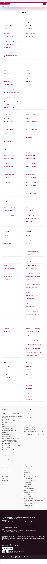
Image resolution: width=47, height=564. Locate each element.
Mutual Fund (24, 517)
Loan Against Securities (8, 126)
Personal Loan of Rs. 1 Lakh (31, 163)
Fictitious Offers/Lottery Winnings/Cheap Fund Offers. (17, 541)
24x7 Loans (34, 516)
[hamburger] (2, 3)
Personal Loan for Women (31, 134)
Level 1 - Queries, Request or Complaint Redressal (12, 445)
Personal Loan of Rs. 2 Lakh (31, 166)
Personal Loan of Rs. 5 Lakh (31, 171)
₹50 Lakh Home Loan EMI (31, 188)
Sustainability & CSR (28, 456)
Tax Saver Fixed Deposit (30, 33)
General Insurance (7, 240)
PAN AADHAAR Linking (28, 478)
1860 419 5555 (16, 415)
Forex (27, 204)
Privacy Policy (17, 556)
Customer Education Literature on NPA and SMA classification (12, 476)
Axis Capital (9, 531)
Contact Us (4, 411)
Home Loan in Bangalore (8, 166)
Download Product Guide (7, 469)
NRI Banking (6, 366)
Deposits (27, 22)
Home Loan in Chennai (8, 169)
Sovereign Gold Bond (30, 248)
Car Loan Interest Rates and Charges (33, 331)
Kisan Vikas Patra (7, 331)
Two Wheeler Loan (7, 118)
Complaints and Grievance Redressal (9, 430)
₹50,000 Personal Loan (30, 152)
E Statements (28, 369)
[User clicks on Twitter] (13, 545)
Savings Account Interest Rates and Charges (33, 349)
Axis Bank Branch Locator (7, 428)
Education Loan (29, 81)
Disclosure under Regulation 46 (30, 427)
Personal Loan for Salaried (31, 126)
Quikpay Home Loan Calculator (32, 287)
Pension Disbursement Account (10, 52)
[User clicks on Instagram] (20, 545)
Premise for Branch (27, 482)
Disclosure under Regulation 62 (30, 429)
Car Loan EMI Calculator (9, 271)
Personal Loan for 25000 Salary (10, 204)
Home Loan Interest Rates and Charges (33, 352)
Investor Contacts (27, 425)
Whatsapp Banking (29, 388)
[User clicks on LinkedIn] (18, 545)
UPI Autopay (28, 382)
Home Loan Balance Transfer (9, 136)
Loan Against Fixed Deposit (9, 129)
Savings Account (7, 28)
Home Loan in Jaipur (8, 177)
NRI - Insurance (7, 377)
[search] (35, 4)
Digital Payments (7, 86)
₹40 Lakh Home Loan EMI (31, 185)
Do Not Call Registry (6, 436)
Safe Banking (28, 371)
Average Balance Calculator (7, 521)
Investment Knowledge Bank (8, 473)
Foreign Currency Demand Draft (32, 218)
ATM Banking (28, 377)
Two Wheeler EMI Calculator (7, 527)
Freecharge (18, 531)
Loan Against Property (8, 121)
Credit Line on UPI (7, 141)
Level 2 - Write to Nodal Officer (8, 447)
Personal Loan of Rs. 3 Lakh (31, 169)
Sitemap (25, 468)
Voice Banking (28, 391)
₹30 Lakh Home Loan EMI (31, 182)
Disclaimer (12, 556)
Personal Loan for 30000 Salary (10, 207)
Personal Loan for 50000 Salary (10, 213)
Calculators (6, 265)
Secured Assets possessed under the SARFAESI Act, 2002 (33, 501)
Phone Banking (29, 385)
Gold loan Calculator (28, 523)
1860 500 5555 (5, 416)
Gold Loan (6, 123)
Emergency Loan (29, 137)
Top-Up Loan (6, 138)
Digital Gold (28, 240)
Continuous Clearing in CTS (29, 498)
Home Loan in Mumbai (8, 180)
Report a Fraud (9, 548)
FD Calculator (28, 290)
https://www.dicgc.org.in (13, 552)
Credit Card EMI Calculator (31, 271)
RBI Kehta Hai (26, 470)
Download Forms (5, 467)
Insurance (6, 235)
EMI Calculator (5, 522)
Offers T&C (4, 478)
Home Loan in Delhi (8, 171)
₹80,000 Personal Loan (30, 160)
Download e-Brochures (7, 471)
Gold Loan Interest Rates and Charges (33, 337)
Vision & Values (5, 457)
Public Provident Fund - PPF (9, 325)
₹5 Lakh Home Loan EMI (30, 174)
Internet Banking (29, 366)
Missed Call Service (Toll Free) (8, 422)
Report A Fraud (5, 432)
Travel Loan (28, 118)
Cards (5, 67)
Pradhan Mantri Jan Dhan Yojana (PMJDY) (10, 56)
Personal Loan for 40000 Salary (10, 210)
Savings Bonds (28, 254)
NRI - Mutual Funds (7, 382)
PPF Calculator (29, 279)
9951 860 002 (14, 441)
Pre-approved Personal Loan (31, 129)
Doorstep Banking (29, 393)
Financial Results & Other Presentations (31, 417)
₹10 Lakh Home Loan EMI (31, 177)
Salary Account (7, 39)
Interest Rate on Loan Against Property (33, 328)
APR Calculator (29, 303)
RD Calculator (29, 292)
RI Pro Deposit (29, 223)
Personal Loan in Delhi (8, 160)
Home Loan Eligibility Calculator (32, 314)
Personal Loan (28, 70)
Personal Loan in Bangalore (9, 155)
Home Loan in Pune (7, 182)
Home (3, 6)
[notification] (34, 4)
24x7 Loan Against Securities (7, 517)
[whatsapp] (37, 4)
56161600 (9, 441)
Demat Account (29, 243)
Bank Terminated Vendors (29, 488)
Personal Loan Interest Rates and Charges (32, 341)
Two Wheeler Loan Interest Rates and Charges (33, 345)
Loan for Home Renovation (31, 123)
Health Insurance (7, 243)
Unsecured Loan (29, 132)
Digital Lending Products (28, 466)
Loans (27, 67)
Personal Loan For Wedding (31, 121)
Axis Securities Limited (20, 530)
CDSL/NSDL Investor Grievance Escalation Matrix (12, 438)
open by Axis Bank (33, 517)
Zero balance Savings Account (10, 30)
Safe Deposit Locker (8, 47)
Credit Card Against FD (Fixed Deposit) (11, 92)
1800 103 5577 (5, 415)
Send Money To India (30, 221)
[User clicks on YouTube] (15, 545)
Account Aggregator (27, 484)
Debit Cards (6, 73)
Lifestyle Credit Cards (8, 95)
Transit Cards (6, 78)
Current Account (7, 33)
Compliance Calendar (28, 421)
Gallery (3, 463)
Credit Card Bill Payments (9, 89)
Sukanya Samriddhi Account (9, 328)
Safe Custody (6, 49)
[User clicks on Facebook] (10, 545)
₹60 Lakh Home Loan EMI (31, 190)
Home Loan (28, 73)
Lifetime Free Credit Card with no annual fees (10, 98)
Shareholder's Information (29, 415)
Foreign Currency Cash (30, 215)
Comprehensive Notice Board (29, 490)
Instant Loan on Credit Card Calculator (33, 268)
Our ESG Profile (27, 458)
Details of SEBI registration (29, 503)
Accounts (6, 22)
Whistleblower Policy (6, 434)
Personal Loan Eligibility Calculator (33, 284)
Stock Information (27, 411)
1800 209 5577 (16, 413)
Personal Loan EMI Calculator (10, 268)
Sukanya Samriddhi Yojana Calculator (33, 273)
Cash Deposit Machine (30, 380)
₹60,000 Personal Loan (30, 155)
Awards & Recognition (6, 459)
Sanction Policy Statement (29, 492)
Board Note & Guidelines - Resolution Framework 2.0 (34, 434)
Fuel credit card (7, 104)
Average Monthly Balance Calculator (33, 276)
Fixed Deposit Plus (29, 36)
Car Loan (27, 76)
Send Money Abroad (30, 210)
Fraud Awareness (27, 460)
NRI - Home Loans (7, 374)
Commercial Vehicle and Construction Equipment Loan (11, 133)
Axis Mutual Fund (13, 530)
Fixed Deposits (29, 28)
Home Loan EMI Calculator (9, 276)
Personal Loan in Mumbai (9, 152)
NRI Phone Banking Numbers (8, 426)
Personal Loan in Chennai (9, 158)
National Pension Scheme (9, 44)
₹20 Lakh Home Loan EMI (31, 180)
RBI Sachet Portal (27, 472)
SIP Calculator (29, 281)
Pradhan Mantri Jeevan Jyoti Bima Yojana (10, 249)
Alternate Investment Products (32, 251)
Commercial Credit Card (9, 81)
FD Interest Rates (29, 325)
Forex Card (21, 518)
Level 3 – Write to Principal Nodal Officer (10, 449)
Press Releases (5, 461)
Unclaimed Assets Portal (28, 505)
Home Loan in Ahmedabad (9, 163)
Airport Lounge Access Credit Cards (11, 101)
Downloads (4, 465)
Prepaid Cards (6, 76)
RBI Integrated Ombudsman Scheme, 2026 (32, 476)
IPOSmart (28, 246)
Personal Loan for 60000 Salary (10, 215)
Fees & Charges (5, 480)
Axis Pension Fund (33, 530)
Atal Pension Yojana (8, 333)
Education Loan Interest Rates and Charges (32, 334)
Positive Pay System (27, 496)
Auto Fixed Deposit (29, 39)
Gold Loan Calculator (30, 298)
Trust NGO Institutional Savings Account (12, 41)
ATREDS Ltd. (14, 531)
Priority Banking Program (31, 399)
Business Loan (28, 78)
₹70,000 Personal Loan (30, 158)
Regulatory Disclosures (28, 413)
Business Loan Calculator (31, 300)
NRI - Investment (7, 380)
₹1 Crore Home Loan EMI (31, 193)
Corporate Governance (28, 419)
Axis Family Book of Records (13, 518)
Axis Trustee (5, 531)
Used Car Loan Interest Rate (31, 355)
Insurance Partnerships (8, 252)
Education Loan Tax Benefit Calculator (20, 526)
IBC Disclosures (27, 494)
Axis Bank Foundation (6, 530)
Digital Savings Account (8, 25)
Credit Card (6, 70)
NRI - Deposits (6, 371)
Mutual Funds (28, 237)
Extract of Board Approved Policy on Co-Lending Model (33, 432)
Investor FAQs (26, 423)
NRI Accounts (6, 369)
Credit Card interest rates (9, 107)
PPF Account (15, 517)
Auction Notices (27, 486)
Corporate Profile (5, 455)
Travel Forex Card (29, 207)
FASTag (28, 517)
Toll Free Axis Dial (29, 396)
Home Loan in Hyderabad (9, 174)
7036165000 (12, 420)
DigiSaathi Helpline (27, 464)
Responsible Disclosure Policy (16, 557)
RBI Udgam (26, 474)
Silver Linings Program (8, 36)
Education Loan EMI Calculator (32, 295)
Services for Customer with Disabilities (31, 462)
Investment (28, 235)
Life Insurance (6, 237)
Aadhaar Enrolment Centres (29, 480)
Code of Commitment (24, 556)
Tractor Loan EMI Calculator (31, 309)
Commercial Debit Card (8, 84)
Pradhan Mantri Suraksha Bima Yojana (11, 246)
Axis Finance (27, 530)
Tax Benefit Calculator (30, 306)
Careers (25, 454)
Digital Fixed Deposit (30, 25)
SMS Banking (28, 374)
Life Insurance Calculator (31, 265)
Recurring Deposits (29, 30)
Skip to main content (5, 0)
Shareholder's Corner (28, 409)
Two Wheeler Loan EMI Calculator (32, 311)
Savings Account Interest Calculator (11, 273)
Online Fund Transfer (30, 213)
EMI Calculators (7, 279)
